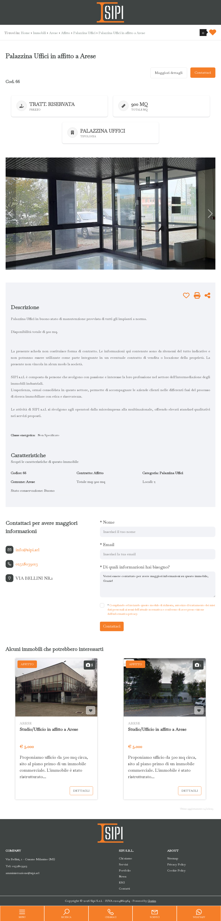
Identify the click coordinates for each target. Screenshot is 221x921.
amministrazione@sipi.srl (22, 873)
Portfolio (125, 870)
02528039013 (27, 564)
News (122, 876)
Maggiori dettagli (169, 72)
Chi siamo (125, 858)
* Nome (107, 522)
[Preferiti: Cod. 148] (199, 710)
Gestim (152, 901)
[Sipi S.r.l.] (110, 12)
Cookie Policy (176, 870)
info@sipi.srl (27, 550)
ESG (122, 882)
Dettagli (81, 791)
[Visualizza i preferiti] (213, 33)
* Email (107, 544)
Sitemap (172, 858)
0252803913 (19, 866)
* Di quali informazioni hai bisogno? (135, 567)
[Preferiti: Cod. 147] (91, 710)
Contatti (124, 888)
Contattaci (203, 72)
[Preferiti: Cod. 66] (186, 295)
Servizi (123, 864)
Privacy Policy (176, 864)
